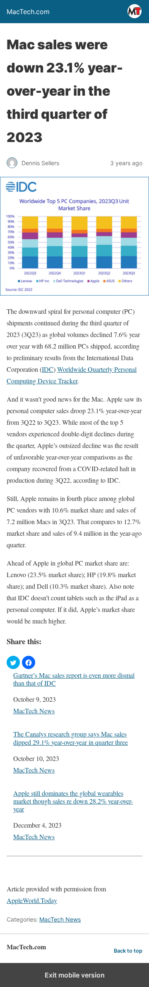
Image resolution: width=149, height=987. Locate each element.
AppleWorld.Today (32, 900)
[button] (13, 662)
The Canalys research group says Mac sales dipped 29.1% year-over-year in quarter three (70, 738)
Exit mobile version (75, 975)
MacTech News (34, 710)
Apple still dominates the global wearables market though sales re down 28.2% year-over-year (73, 801)
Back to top (128, 951)
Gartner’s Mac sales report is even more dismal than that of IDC (74, 679)
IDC (47, 369)
